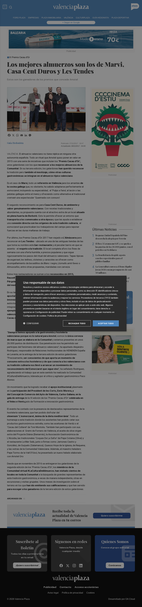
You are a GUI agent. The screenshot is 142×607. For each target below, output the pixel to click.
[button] (31, 323)
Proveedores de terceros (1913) (95, 298)
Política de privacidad (57, 315)
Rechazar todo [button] (76, 323)
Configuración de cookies (34, 315)
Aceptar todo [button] (106, 323)
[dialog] (71, 303)
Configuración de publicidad (47, 312)
